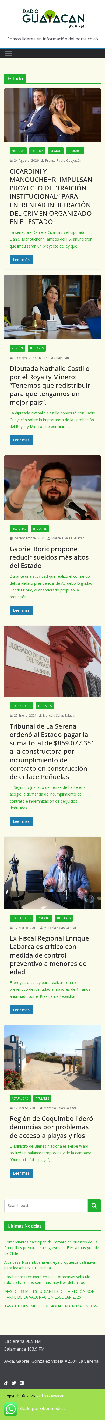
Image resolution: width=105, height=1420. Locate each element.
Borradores (21, 706)
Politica (37, 151)
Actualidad (20, 1098)
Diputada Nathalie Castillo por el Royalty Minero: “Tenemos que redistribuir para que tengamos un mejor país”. (50, 385)
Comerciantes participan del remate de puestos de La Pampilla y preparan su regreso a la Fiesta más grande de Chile (51, 1247)
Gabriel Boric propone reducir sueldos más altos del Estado (49, 557)
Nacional (19, 528)
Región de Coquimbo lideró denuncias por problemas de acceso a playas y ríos (51, 1127)
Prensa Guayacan (56, 358)
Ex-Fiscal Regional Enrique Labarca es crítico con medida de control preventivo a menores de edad (49, 955)
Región (55, 151)
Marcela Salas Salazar (67, 538)
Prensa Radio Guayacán (63, 160)
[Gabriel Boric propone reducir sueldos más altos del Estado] (52, 487)
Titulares (75, 151)
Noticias (18, 151)
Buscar (94, 1206)
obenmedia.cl (53, 1408)
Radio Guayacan (50, 1395)
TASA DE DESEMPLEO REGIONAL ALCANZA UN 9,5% (51, 1306)
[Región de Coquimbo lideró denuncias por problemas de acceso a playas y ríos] (52, 1057)
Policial (44, 918)
